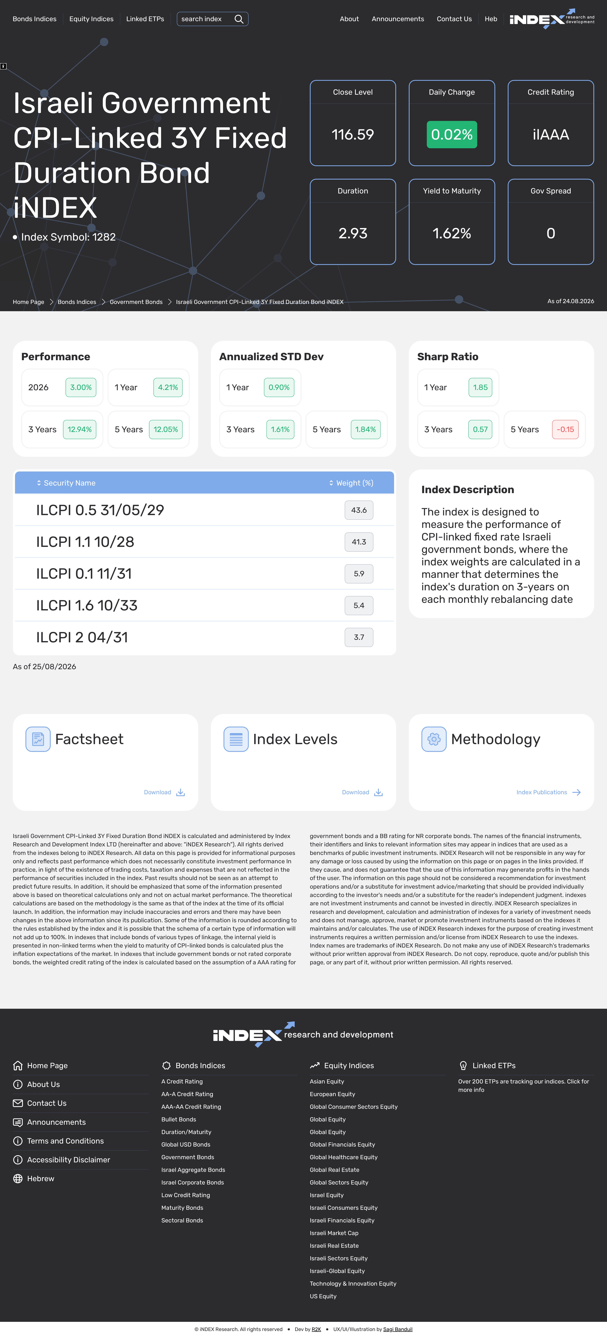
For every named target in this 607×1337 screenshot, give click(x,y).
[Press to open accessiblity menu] (3, 66)
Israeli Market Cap (334, 1233)
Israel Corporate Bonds (192, 1182)
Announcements (398, 19)
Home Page (28, 301)
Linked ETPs (145, 19)
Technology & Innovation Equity (353, 1283)
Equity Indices (91, 19)
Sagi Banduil (398, 1329)
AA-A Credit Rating (187, 1094)
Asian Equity (327, 1081)
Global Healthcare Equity (344, 1157)
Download (157, 792)
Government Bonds (136, 301)
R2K (316, 1329)
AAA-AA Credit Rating (191, 1106)
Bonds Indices (35, 19)
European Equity (332, 1094)
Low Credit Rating (185, 1195)
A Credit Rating (182, 1081)
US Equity (323, 1296)
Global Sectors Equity (339, 1182)
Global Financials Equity (342, 1144)
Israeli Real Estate (334, 1245)
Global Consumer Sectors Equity (354, 1106)
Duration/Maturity (186, 1132)
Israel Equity (327, 1195)
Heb (491, 19)
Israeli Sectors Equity (339, 1258)
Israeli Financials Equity (342, 1220)
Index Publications (542, 792)
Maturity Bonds (182, 1207)
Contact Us (454, 19)
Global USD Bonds (185, 1144)
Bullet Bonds (178, 1119)
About (349, 19)
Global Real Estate (334, 1169)
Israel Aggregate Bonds (193, 1169)
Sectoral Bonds (182, 1220)
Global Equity (328, 1119)
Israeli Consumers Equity (344, 1207)
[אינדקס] (552, 18)
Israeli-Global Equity (337, 1270)
